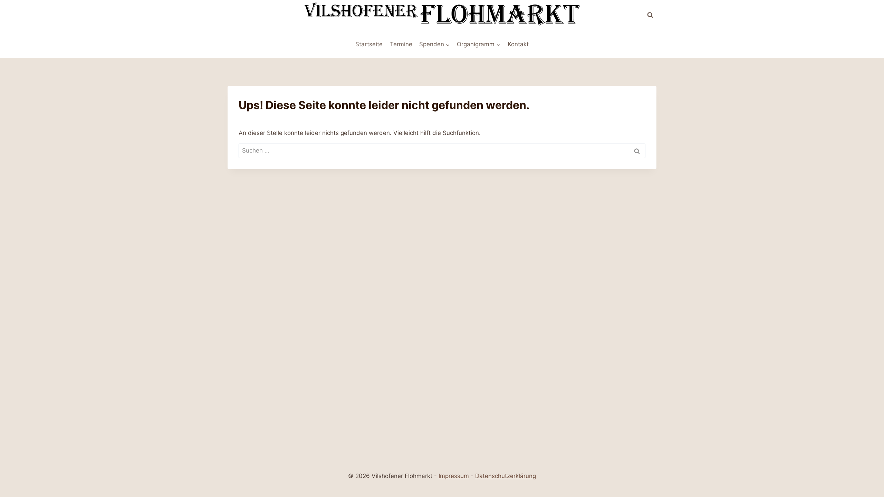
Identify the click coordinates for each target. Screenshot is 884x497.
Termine (401, 44)
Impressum (454, 475)
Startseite (369, 44)
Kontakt (518, 44)
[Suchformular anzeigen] (650, 15)
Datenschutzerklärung (505, 475)
